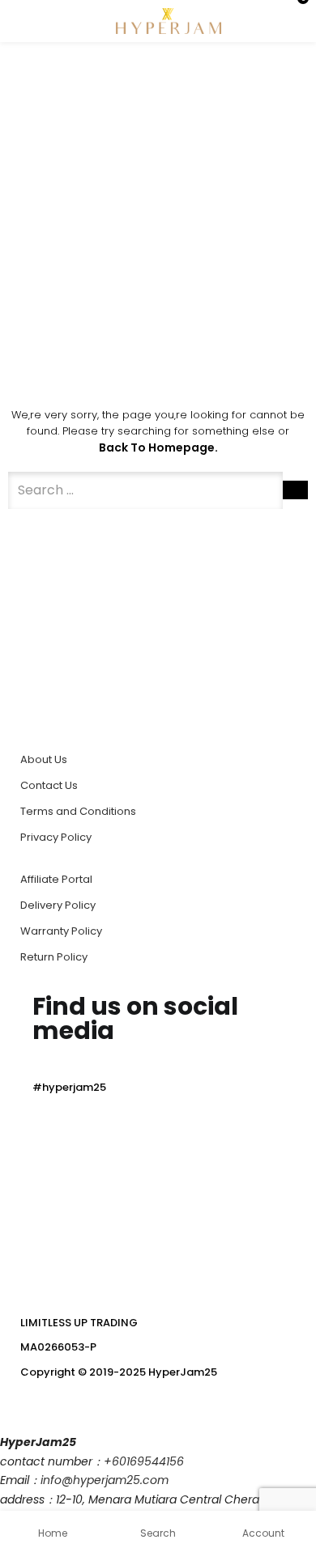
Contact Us (49, 785)
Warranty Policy (61, 931)
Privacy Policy (56, 837)
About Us (43, 759)
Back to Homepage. (158, 447)
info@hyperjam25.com (105, 1480)
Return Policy (54, 957)
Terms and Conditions (78, 811)
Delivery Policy (58, 905)
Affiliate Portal (56, 879)
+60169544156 (144, 1461)
